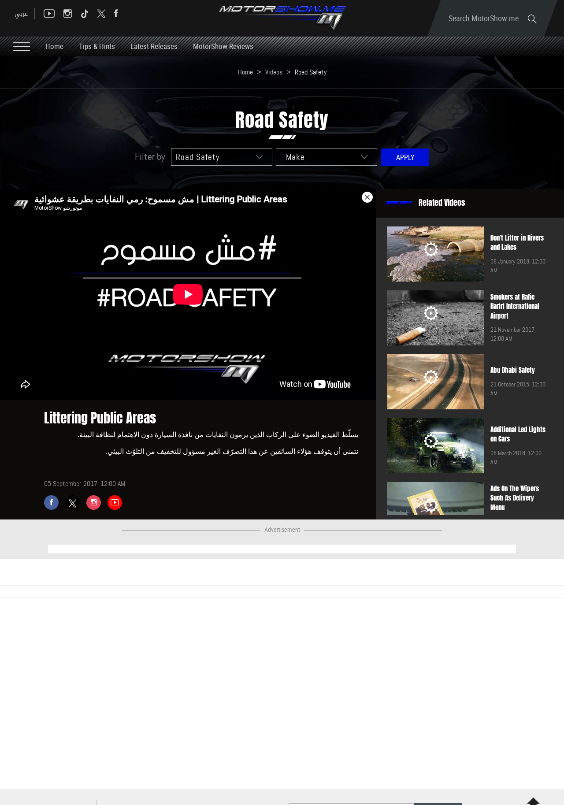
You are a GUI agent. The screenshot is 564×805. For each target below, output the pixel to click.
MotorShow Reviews (223, 46)
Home (54, 46)
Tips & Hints (97, 46)
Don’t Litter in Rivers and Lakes (517, 242)
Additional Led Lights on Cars (517, 434)
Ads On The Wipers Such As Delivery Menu (514, 498)
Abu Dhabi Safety (512, 370)
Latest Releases (154, 46)
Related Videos (442, 202)
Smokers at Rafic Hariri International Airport (514, 306)
